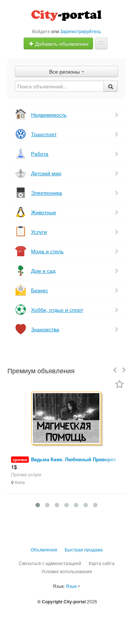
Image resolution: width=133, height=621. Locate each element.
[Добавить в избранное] (119, 384)
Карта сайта (102, 563)
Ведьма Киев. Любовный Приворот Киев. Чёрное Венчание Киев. (63, 463)
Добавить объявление (61, 43)
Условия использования (66, 571)
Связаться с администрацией (50, 563)
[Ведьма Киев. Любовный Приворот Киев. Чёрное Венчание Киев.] (66, 418)
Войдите (41, 31)
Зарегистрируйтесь (80, 31)
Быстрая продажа (84, 549)
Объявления (44, 549)
